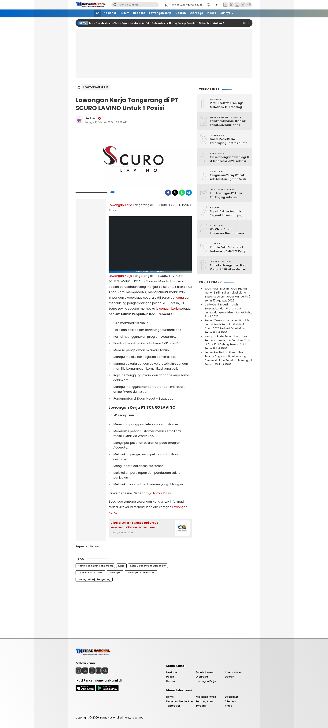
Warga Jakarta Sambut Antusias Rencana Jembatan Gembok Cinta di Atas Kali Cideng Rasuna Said (228, 340)
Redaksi (90, 118)
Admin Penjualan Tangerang (95, 565)
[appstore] (85, 690)
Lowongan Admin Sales (141, 572)
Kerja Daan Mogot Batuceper (148, 565)
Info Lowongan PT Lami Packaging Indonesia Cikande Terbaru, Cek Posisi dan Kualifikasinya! (229, 195)
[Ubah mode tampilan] (208, 5)
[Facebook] (225, 4)
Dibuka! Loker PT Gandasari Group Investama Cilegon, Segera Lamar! (134, 525)
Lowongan (115, 572)
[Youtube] (243, 4)
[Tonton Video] (216, 5)
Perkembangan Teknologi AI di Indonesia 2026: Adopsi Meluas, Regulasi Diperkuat (229, 159)
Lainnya (225, 13)
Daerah (180, 13)
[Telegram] (249, 4)
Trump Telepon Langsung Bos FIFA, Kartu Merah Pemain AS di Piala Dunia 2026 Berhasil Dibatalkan (227, 324)
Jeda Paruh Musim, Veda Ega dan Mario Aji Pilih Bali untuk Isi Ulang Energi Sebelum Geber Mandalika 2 (156, 23)
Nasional (110, 13)
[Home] (97, 13)
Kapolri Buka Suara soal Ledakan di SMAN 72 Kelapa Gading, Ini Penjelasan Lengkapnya (229, 249)
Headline (139, 13)
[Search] (115, 4)
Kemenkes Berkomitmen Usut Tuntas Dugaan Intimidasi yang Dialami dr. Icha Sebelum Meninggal (228, 356)
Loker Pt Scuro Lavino (90, 572)
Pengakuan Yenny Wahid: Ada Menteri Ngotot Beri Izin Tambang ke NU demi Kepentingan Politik (229, 177)
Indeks (211, 13)
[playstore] (107, 690)
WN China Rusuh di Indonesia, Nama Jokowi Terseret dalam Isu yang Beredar (227, 231)
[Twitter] (231, 4)
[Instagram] (237, 4)
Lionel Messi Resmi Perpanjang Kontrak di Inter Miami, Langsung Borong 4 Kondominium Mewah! (229, 141)
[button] (167, 4)
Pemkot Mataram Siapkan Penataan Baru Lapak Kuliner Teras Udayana (228, 123)
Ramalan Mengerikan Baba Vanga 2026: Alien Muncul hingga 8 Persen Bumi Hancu (229, 267)
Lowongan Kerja (160, 13)
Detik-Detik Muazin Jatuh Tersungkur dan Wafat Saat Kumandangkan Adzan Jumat (224, 308)
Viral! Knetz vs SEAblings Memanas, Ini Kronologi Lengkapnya (226, 105)
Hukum (124, 13)
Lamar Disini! (162, 493)
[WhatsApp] (182, 193)
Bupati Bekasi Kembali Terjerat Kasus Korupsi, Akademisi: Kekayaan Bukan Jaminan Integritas (229, 213)
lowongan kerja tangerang (94, 579)
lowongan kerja (167, 308)
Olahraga (196, 13)
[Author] (79, 120)
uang (180, 297)
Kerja (121, 565)
